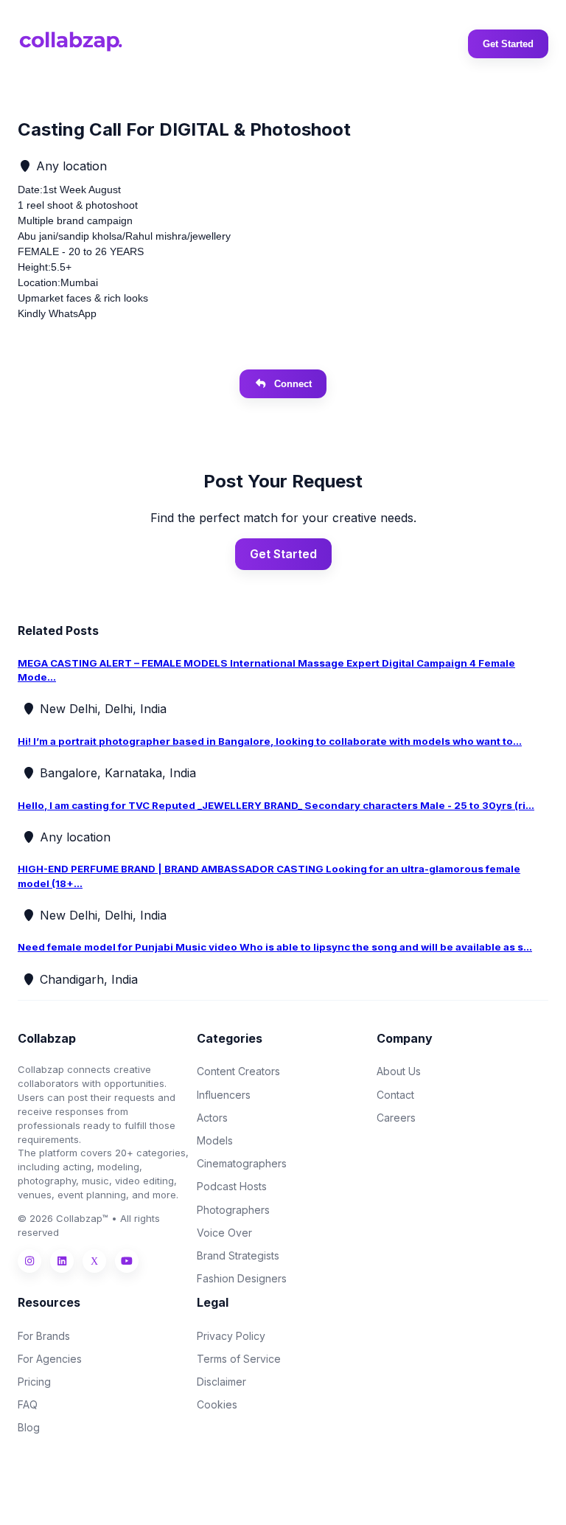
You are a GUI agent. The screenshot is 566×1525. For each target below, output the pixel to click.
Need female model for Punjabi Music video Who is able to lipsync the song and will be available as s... (275, 947)
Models (215, 1140)
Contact (395, 1094)
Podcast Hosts (232, 1186)
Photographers (233, 1209)
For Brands (44, 1336)
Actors (212, 1117)
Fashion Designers (242, 1278)
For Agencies (50, 1358)
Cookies (217, 1404)
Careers (396, 1117)
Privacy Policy (231, 1336)
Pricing (34, 1381)
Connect (293, 383)
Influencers (224, 1094)
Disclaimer (221, 1381)
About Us (399, 1071)
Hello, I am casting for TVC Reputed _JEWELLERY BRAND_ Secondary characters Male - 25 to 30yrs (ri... (276, 805)
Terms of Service (239, 1358)
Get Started (508, 43)
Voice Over (224, 1232)
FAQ (28, 1404)
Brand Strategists (238, 1255)
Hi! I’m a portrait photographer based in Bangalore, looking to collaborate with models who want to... (270, 741)
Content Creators (238, 1071)
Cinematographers (242, 1163)
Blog (29, 1427)
